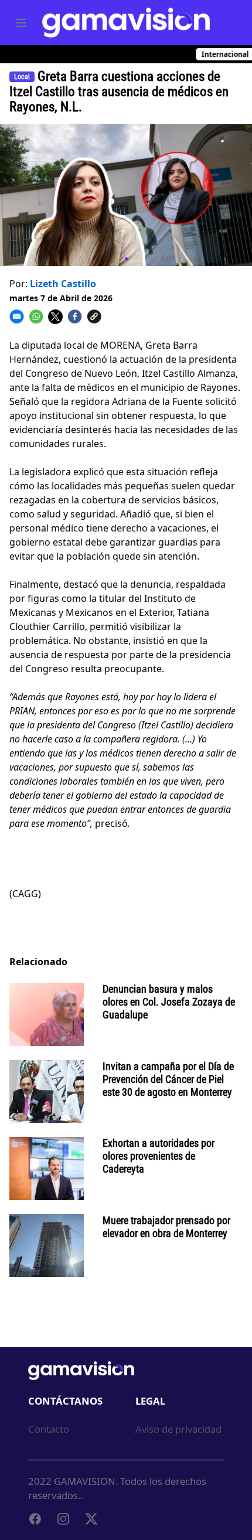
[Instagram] (63, 1519)
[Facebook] (35, 1519)
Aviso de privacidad (178, 1429)
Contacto (48, 1429)
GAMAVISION (84, 1481)
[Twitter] (91, 1519)
